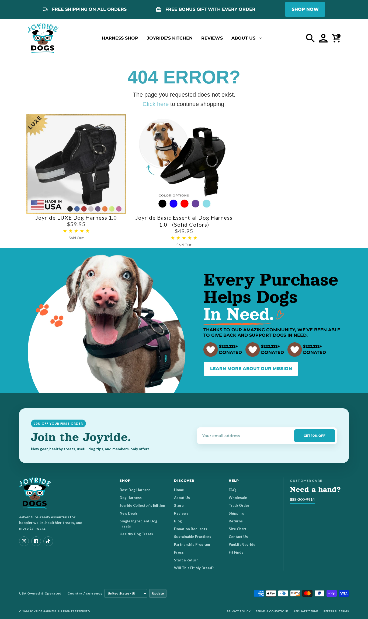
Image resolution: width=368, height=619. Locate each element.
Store (179, 505)
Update (158, 593)
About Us (182, 497)
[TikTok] (48, 541)
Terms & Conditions (272, 611)
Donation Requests (190, 529)
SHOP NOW (305, 9)
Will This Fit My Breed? (194, 568)
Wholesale (238, 497)
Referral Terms (336, 611)
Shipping (236, 513)
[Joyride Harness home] (43, 38)
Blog (178, 521)
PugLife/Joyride (242, 544)
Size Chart (238, 529)
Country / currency (85, 593)
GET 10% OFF (314, 436)
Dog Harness (131, 497)
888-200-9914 (302, 499)
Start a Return (186, 560)
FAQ (232, 490)
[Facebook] (36, 541)
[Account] (323, 38)
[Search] (310, 38)
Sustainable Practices (192, 536)
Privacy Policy (239, 611)
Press (179, 552)
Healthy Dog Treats (136, 534)
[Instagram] (24, 541)
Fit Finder (237, 552)
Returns (236, 521)
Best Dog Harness (135, 490)
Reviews (181, 513)
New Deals (129, 513)
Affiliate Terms (306, 611)
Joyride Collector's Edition (142, 505)
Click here (156, 104)
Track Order (239, 505)
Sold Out (76, 237)
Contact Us (238, 536)
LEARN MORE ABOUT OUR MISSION (251, 368)
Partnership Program (192, 544)
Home (179, 490)
